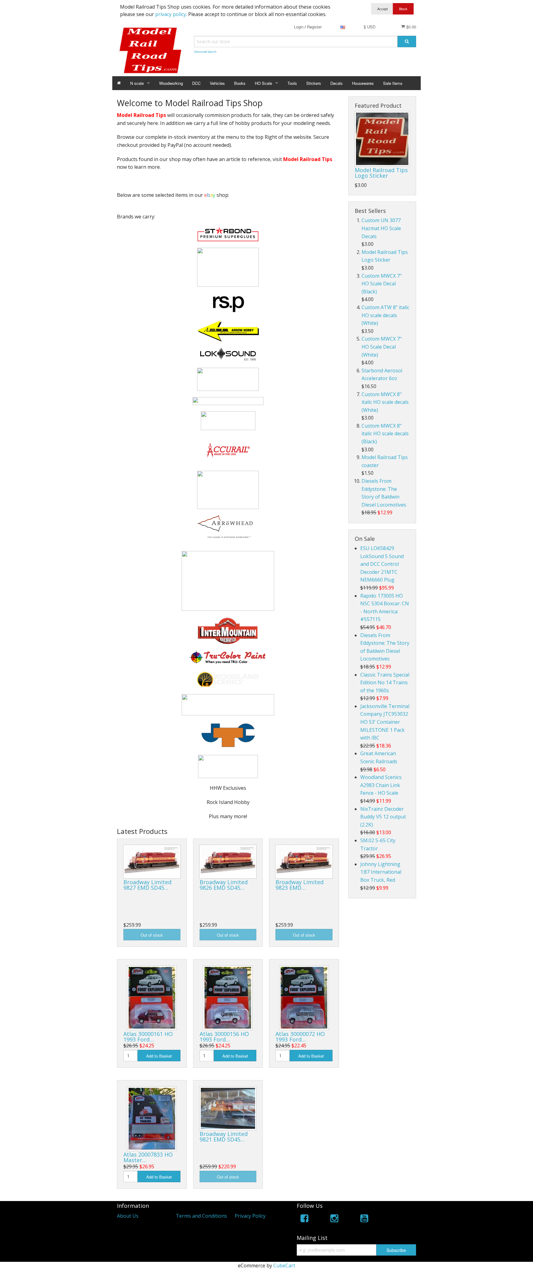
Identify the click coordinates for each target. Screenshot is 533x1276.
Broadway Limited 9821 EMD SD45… (224, 1136)
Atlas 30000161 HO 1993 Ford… (148, 1036)
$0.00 (410, 27)
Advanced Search (205, 52)
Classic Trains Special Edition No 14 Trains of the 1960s (384, 682)
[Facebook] (304, 1219)
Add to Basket (159, 1056)
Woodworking (171, 83)
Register (314, 27)
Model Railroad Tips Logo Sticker (381, 172)
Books (240, 83)
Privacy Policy (250, 1215)
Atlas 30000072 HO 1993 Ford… (300, 1036)
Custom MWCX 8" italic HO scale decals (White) (385, 402)
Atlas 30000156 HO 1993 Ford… (224, 1036)
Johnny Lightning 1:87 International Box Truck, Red (380, 872)
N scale (137, 83)
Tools (292, 83)
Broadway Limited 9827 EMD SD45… (147, 884)
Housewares (363, 83)
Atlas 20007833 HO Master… (148, 1157)
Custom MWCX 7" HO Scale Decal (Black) (382, 283)
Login (299, 27)
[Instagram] (334, 1219)
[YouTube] (364, 1219)
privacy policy (170, 14)
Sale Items (393, 83)
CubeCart (284, 1265)
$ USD (369, 27)
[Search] (407, 41)
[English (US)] (342, 27)
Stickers (313, 83)
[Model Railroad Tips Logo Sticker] (382, 138)
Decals (336, 83)
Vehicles (217, 83)
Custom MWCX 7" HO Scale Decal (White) (382, 346)
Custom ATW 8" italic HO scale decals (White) (385, 315)
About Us (127, 1215)
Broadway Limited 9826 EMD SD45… (224, 884)
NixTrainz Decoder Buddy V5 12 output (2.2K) (383, 817)
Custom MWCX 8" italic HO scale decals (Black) (385, 433)
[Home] (119, 83)
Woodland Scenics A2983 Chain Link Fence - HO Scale (381, 785)
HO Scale (263, 83)
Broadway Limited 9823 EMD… (299, 884)
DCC (196, 83)
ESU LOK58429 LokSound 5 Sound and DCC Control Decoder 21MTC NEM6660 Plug (382, 564)
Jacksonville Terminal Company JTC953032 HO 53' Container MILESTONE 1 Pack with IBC (384, 722)
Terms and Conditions (201, 1215)
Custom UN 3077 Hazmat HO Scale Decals (381, 228)
